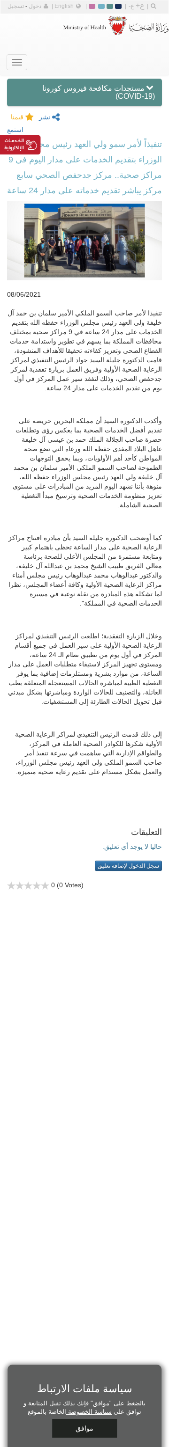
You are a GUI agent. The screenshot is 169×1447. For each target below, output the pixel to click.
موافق (84, 1428)
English (64, 6)
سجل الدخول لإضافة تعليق (128, 865)
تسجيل (16, 6)
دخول (35, 6)
